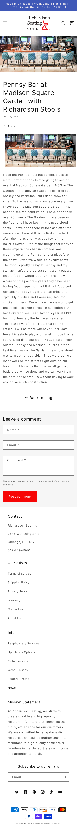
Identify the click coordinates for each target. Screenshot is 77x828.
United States (42, 748)
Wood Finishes (18, 670)
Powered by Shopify (51, 823)
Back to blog (41, 398)
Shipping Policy (19, 582)
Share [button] (12, 126)
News (12, 687)
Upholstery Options (21, 652)
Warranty (14, 600)
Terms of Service (20, 573)
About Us (14, 618)
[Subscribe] (64, 777)
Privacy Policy (18, 591)
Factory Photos (18, 678)
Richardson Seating (33, 823)
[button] (5, 23)
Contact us (15, 609)
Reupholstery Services (23, 643)
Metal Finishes (18, 661)
